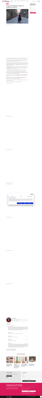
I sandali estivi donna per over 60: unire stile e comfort (9, 365)
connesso (10, 350)
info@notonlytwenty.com (9, 374)
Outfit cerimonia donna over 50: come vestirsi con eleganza (24, 365)
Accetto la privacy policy (33, 10)
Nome (30, 6)
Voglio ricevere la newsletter (32, 11)
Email (30, 8)
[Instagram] (39, 1)
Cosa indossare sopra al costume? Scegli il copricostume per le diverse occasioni (17, 366)
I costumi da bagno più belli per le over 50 (32, 365)
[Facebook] (6, 377)
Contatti (11, 1)
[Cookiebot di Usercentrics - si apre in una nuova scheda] (30, 194)
